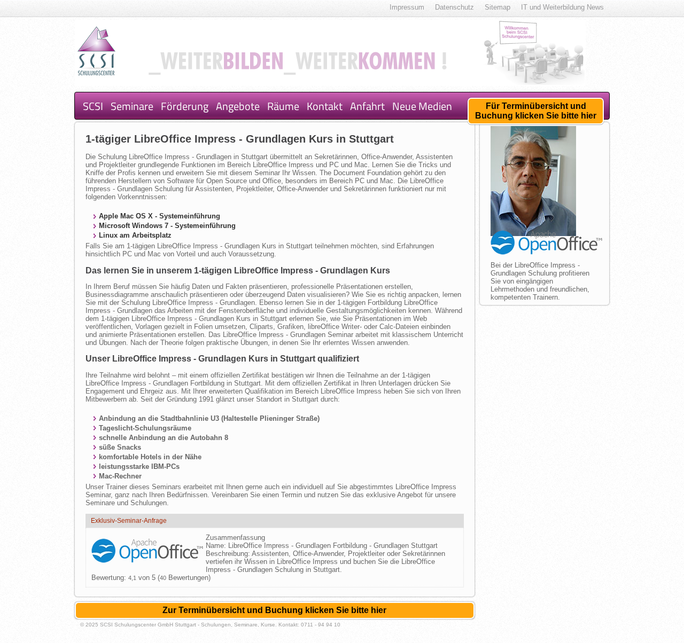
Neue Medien (422, 106)
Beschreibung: (229, 554)
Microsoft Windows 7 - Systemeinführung (167, 226)
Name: (217, 546)
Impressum (407, 7)
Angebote (238, 106)
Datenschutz (454, 7)
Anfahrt (367, 106)
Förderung (184, 106)
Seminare (132, 106)
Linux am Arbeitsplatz (135, 235)
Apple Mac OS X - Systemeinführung (159, 216)
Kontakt (325, 106)
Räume (283, 106)
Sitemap (497, 7)
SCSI (93, 106)
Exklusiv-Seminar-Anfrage (129, 520)
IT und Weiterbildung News (562, 7)
